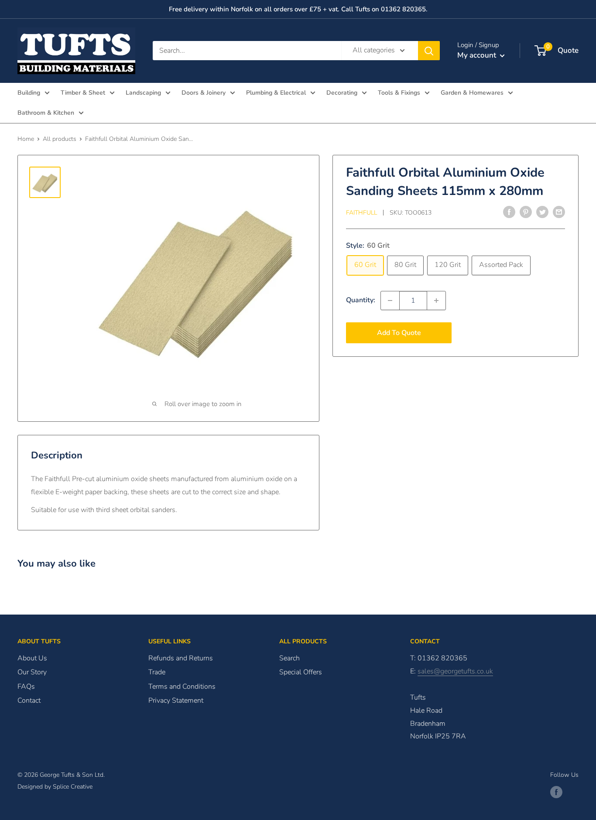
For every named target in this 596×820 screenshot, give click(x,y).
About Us (32, 658)
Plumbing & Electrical (276, 93)
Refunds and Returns (180, 658)
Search (289, 658)
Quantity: (360, 300)
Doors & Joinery (204, 93)
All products (59, 139)
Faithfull (361, 212)
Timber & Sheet (83, 93)
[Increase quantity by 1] (436, 300)
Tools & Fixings (399, 93)
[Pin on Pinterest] (526, 212)
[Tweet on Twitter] (542, 212)
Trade (156, 672)
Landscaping (143, 93)
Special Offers (300, 672)
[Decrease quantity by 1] (390, 300)
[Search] (429, 50)
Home (25, 139)
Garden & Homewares (472, 93)
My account (477, 55)
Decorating (341, 93)
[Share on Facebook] (509, 212)
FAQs (26, 686)
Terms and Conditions (182, 686)
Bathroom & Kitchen (45, 113)
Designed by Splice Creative (54, 786)
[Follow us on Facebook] (556, 792)
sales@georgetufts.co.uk (455, 671)
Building (28, 93)
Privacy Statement (175, 700)
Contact (29, 700)
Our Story (32, 672)
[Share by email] (559, 212)
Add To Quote (399, 333)
